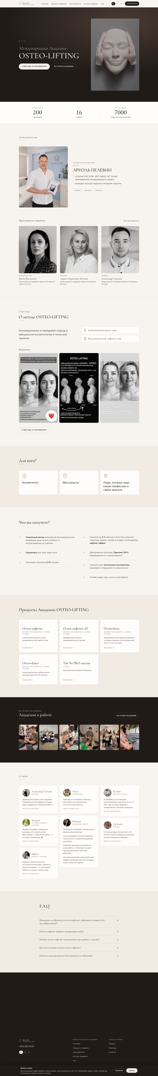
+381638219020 (32, 1018)
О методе (44, 4)
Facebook (98, 190)
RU (113, 3)
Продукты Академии (59, 4)
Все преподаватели (131, 221)
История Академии (91, 4)
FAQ (102, 4)
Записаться (132, 3)
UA (117, 3)
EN (121, 3)
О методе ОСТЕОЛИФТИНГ (34, 66)
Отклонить (119, 1070)
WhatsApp (88, 190)
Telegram (78, 190)
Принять (132, 1070)
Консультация (103, 1009)
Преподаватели (75, 4)
